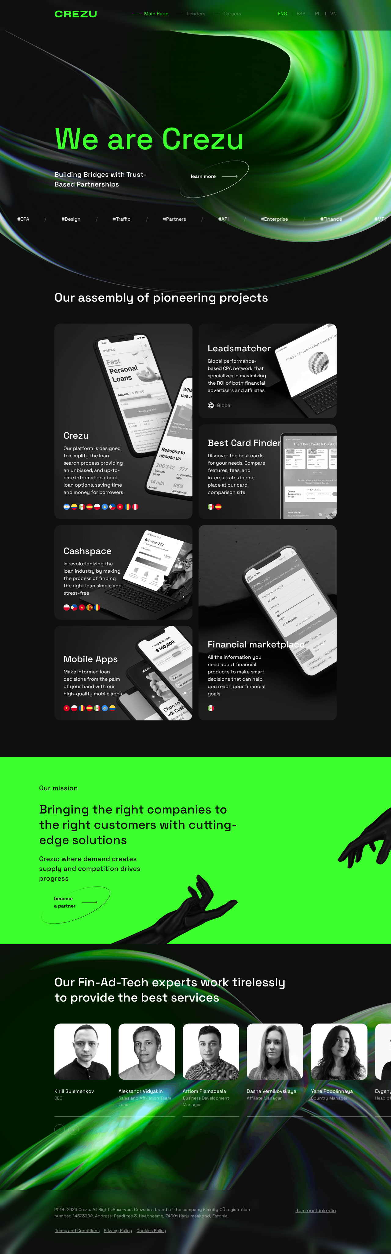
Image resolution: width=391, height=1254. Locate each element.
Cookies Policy (151, 1230)
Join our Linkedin (315, 1210)
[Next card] (73, 1129)
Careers (232, 13)
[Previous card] (59, 1129)
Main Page (156, 13)
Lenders (196, 13)
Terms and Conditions (77, 1230)
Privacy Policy (118, 1230)
